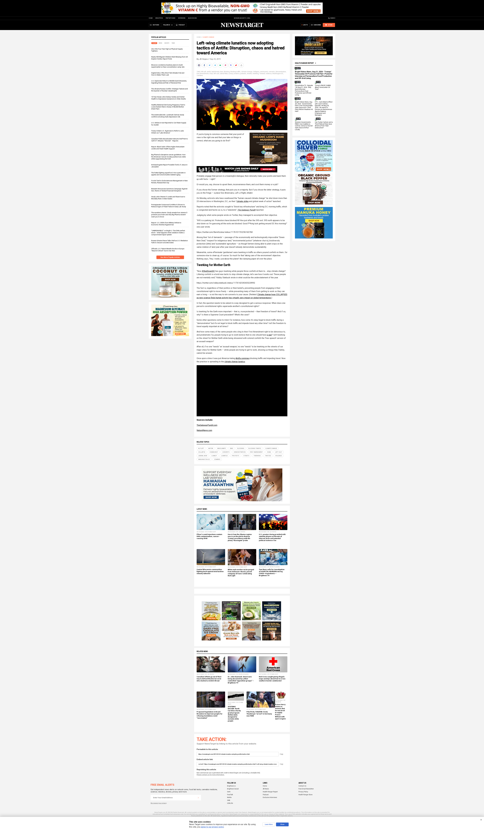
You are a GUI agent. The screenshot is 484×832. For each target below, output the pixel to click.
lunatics (237, 73)
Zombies (200, 75)
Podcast (266, 795)
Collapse (256, 72)
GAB (228, 800)
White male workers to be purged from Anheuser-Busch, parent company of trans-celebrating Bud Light (241, 573)
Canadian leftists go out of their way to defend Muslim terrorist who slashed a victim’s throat (209, 679)
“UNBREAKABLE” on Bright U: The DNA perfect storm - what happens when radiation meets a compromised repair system (168, 233)
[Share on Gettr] (236, 65)
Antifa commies (242, 358)
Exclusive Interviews (270, 797)
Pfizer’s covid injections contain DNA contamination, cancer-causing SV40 (209, 536)
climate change (246, 72)
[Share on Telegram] (215, 65)
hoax (211, 73)
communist (264, 72)
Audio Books (192, 18)
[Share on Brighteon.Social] (199, 65)
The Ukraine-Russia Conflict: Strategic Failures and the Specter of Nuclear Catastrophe (169, 90)
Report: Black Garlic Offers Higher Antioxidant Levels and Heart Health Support (167, 148)
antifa (209, 72)
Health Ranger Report (304, 63)
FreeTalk (230, 795)
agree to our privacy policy (212, 827)
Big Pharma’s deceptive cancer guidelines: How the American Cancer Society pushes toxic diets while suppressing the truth (168, 157)
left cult (216, 73)
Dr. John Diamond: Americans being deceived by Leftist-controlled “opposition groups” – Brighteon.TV (241, 680)
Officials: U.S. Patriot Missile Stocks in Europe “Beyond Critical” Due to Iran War (167, 250)
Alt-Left (203, 72)
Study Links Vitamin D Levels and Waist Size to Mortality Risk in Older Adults (168, 198)
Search (332, 18)
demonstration (281, 72)
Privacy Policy (303, 792)
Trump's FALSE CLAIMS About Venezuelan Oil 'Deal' (323, 87)
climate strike (243, 201)
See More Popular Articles (170, 257)
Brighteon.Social (233, 789)
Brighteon (159, 18)
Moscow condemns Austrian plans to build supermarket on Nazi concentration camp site (167, 66)
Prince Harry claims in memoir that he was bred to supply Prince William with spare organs (280, 712)
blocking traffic (235, 72)
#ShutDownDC (208, 271)
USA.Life (230, 803)
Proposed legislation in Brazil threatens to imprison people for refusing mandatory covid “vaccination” (209, 715)
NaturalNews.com (204, 430)
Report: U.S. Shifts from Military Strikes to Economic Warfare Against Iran (166, 224)
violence (269, 73)
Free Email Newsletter (306, 789)
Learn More (269, 824)
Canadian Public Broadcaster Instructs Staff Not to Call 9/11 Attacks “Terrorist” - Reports (169, 140)
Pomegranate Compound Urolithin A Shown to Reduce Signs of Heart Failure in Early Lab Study (168, 206)
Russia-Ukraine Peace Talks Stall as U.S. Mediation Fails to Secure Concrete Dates (169, 242)
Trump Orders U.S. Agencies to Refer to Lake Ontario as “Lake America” (167, 132)
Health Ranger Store (305, 795)
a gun (269, 335)
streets (249, 73)
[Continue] (198, 797)
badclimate (215, 72)
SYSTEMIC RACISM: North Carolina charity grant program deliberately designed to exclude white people (234, 714)
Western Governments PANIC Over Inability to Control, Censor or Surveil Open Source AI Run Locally (304, 126)
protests (243, 73)
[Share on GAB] (220, 65)
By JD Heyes (202, 59)
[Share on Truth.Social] (231, 65)
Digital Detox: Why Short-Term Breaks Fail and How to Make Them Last (167, 74)
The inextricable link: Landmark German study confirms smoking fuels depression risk (167, 116)
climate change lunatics (234, 361)
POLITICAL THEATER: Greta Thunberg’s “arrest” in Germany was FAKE (259, 714)
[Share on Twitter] (210, 65)
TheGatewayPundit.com (207, 425)
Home (151, 18)
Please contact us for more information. (210, 775)
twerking (256, 73)
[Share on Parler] (225, 65)
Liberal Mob (224, 73)
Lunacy (230, 73)
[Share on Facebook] (204, 65)
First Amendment (203, 73)
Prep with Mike (170, 18)
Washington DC (277, 73)
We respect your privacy (159, 803)
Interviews (181, 18)
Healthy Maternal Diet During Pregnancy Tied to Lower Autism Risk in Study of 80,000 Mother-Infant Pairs (168, 107)
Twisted (262, 73)
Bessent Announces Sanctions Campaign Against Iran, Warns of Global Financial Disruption (169, 190)
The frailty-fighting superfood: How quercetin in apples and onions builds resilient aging (168, 174)
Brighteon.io (231, 786)
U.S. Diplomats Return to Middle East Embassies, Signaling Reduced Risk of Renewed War (169, 82)
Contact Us (302, 786)
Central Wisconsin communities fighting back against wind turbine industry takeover (210, 571)
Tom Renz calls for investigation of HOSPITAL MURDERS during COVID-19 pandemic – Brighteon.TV (271, 572)
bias (221, 72)
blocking (227, 72)
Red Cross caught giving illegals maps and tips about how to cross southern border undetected (272, 679)
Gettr (229, 792)
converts (272, 72)
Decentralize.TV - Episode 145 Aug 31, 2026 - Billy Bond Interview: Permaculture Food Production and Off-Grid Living (304, 90)
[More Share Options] (241, 65)
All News (266, 789)
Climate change (208, 37)
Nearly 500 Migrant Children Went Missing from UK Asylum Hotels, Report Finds (169, 58)
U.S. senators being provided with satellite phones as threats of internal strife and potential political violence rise (272, 537)
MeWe (229, 797)
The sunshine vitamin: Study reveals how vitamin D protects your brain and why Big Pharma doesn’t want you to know (169, 215)
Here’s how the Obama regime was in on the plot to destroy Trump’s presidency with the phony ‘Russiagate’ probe (240, 537)
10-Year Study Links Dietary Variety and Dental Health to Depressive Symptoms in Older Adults (168, 98)
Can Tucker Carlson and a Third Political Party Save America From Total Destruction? (324, 125)
